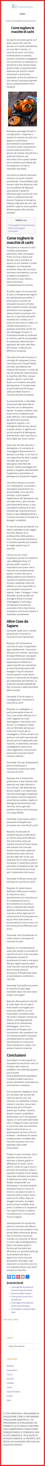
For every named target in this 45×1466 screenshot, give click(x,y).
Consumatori (12, 1370)
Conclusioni (13, 231)
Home (8, 21)
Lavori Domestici (13, 1392)
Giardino (10, 1383)
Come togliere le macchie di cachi (21, 225)
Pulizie (15, 1319)
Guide (9, 1387)
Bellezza (10, 1366)
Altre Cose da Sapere (16, 228)
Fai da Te (10, 1379)
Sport (9, 1400)
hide (24, 220)
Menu (22, 14)
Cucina (9, 1375)
